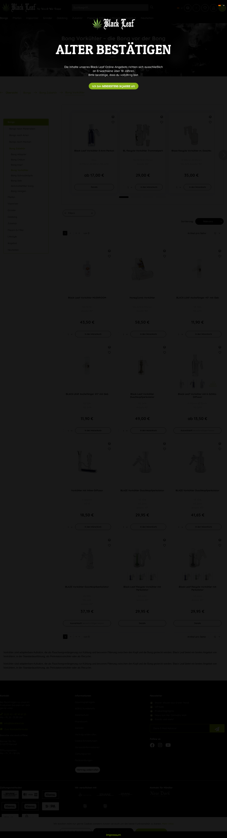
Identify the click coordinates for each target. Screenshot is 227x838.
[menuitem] (220, 2)
